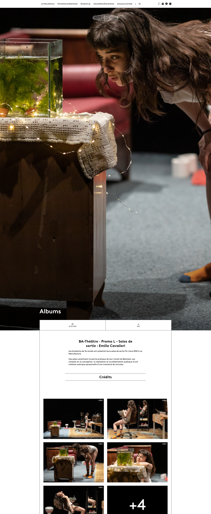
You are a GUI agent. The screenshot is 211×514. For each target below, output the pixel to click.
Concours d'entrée (124, 4)
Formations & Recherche (68, 4)
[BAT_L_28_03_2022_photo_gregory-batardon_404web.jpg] (73, 462)
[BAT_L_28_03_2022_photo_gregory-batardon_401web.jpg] (137, 419)
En (140, 4)
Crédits (105, 377)
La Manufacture (48, 4)
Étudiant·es (85, 4)
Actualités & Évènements (103, 4)
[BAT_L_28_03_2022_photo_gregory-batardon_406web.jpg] (137, 462)
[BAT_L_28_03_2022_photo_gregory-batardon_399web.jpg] (73, 419)
